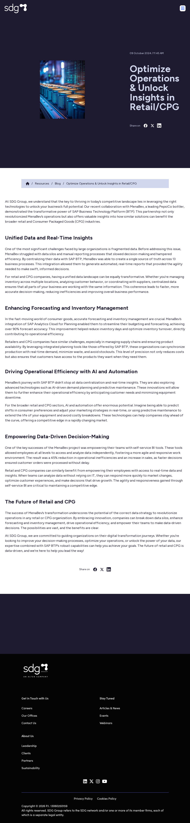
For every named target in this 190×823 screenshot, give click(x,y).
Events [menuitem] (104, 715)
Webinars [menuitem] (106, 723)
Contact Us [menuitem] (29, 723)
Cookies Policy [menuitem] (106, 798)
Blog (58, 183)
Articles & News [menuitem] (110, 708)
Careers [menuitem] (27, 708)
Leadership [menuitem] (29, 746)
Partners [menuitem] (27, 760)
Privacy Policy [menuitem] (83, 798)
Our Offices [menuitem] (29, 715)
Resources (42, 183)
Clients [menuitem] (26, 753)
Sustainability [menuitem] (31, 768)
